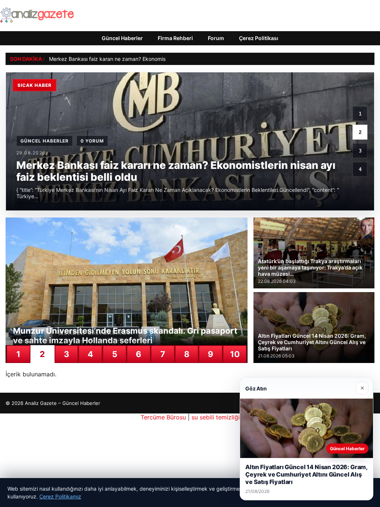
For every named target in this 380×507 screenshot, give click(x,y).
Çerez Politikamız (60, 496)
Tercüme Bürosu (163, 417)
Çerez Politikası (258, 38)
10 (235, 354)
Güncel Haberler (122, 38)
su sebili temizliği (215, 417)
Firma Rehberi (175, 38)
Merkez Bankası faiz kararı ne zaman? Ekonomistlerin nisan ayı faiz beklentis (141, 59)
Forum (216, 38)
